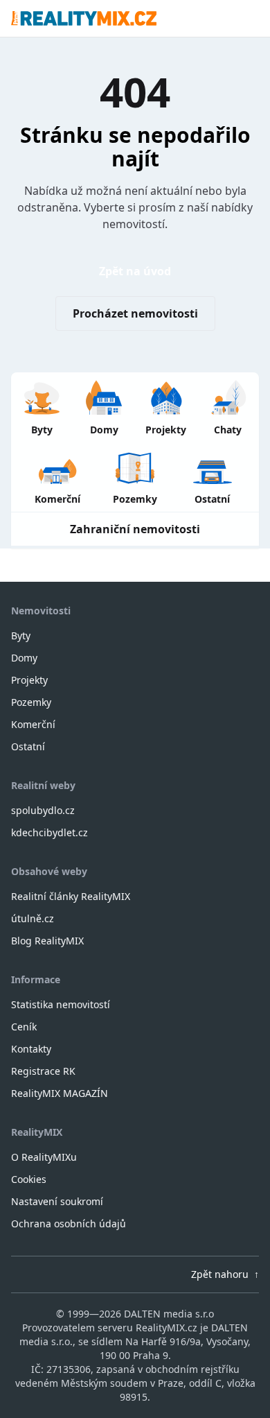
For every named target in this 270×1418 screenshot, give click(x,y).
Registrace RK (43, 1071)
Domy (24, 657)
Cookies (28, 1179)
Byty (20, 635)
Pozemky (31, 702)
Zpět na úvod (135, 271)
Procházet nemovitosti (135, 313)
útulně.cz (32, 918)
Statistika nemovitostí (60, 1004)
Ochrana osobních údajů (68, 1223)
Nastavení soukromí (57, 1201)
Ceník (24, 1026)
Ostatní (28, 746)
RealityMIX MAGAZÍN (59, 1093)
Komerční (33, 724)
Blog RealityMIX (47, 940)
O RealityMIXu (44, 1157)
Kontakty (31, 1048)
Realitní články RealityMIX (70, 896)
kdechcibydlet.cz (49, 832)
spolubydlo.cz (43, 810)
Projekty (29, 679)
